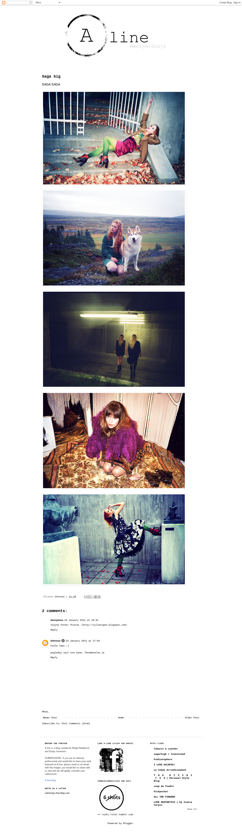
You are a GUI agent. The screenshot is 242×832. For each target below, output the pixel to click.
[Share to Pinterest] (99, 597)
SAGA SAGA (51, 84)
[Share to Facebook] (96, 597)
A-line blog (50, 780)
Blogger (128, 823)
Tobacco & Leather (166, 748)
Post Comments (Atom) (76, 723)
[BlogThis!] (89, 597)
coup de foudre (164, 786)
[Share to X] (92, 597)
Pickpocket (161, 791)
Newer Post (50, 717)
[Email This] (86, 597)
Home (121, 717)
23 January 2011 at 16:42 (81, 620)
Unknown (55, 640)
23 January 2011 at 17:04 (83, 640)
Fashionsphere (163, 759)
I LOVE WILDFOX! (164, 764)
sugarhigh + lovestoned (169, 754)
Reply (54, 629)
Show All (192, 809)
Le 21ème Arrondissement (170, 770)
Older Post (192, 717)
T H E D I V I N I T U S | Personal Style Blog (173, 778)
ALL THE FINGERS (164, 796)
